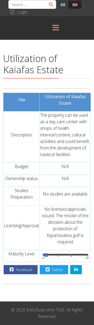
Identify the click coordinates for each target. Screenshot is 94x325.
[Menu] (55, 28)
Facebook (23, 269)
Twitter (57, 269)
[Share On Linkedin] (76, 269)
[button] (17, 12)
